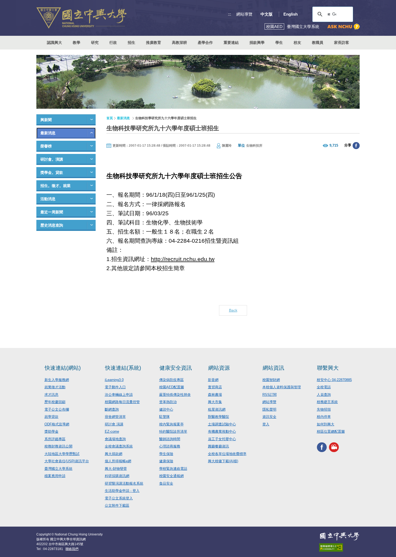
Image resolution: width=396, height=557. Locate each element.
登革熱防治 (168, 402)
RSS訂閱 (269, 395)
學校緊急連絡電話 (173, 469)
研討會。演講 (51, 159)
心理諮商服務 (169, 446)
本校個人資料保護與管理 (281, 387)
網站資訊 (273, 368)
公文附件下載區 (117, 505)
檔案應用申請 (54, 476)
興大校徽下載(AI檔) (223, 461)
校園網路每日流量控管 (122, 402)
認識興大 (54, 42)
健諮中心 (166, 409)
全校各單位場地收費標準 (227, 454)
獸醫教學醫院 (218, 417)
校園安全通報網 (171, 476)
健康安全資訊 (175, 368)
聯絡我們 (71, 549)
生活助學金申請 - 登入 (122, 491)
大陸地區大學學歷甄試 (61, 454)
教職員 (317, 42)
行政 (113, 42)
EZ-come (112, 431)
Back (233, 310)
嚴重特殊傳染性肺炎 (175, 395)
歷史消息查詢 (51, 225)
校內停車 (324, 417)
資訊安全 (269, 417)
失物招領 (324, 409)
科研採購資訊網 (117, 476)
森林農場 (215, 395)
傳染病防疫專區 (171, 380)
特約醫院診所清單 (173, 431)
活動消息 (47, 199)
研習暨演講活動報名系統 (124, 483)
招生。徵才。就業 (55, 186)
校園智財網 (271, 380)
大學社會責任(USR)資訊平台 (66, 461)
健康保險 (166, 461)
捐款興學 (257, 42)
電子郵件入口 (115, 387)
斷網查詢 (112, 409)
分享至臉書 (356, 145)
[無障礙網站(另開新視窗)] (339, 547)
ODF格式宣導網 (56, 424)
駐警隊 (164, 417)
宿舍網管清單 (115, 417)
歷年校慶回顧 (54, 402)
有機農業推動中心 (222, 431)
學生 (279, 42)
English (290, 14)
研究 (95, 42)
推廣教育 (153, 42)
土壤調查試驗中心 (222, 424)
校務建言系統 (327, 402)
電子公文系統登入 (119, 498)
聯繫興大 (328, 368)
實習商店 (215, 387)
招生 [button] (131, 42)
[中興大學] (339, 536)
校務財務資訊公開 (58, 446)
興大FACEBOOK (322, 447)
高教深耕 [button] (179, 42)
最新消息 (47, 133)
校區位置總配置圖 (331, 431)
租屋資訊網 (216, 409)
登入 (265, 424)
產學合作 (205, 42)
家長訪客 (341, 42)
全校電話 (324, 387)
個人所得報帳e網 (118, 461)
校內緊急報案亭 (171, 424)
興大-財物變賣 (116, 469)
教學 (76, 42)
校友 (297, 42)
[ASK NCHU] (343, 27)
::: (229, 14)
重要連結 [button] (231, 42)
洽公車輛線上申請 (119, 395)
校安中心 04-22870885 (334, 380)
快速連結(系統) (123, 368)
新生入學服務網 (56, 380)
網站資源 (219, 368)
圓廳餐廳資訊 (218, 446)
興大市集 (215, 402)
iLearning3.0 (114, 380)
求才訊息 (51, 395)
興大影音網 (334, 447)
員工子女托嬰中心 (222, 439)
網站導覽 (244, 14)
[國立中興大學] (81, 18)
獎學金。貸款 (51, 172)
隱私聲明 (269, 409)
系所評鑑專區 (54, 439)
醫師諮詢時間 (169, 439)
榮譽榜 (46, 146)
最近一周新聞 (51, 212)
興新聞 (46, 120)
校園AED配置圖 (171, 387)
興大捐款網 (113, 454)
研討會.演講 (114, 424)
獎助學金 (51, 431)
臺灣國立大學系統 (58, 469)
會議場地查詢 (115, 439)
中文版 (266, 14)
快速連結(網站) (63, 368)
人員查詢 (324, 395)
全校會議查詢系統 (119, 446)
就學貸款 (51, 417)
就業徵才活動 (54, 387)
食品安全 (166, 483)
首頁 (109, 118)
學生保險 (166, 454)
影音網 (213, 380)
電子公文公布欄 (56, 409)
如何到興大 (325, 424)
